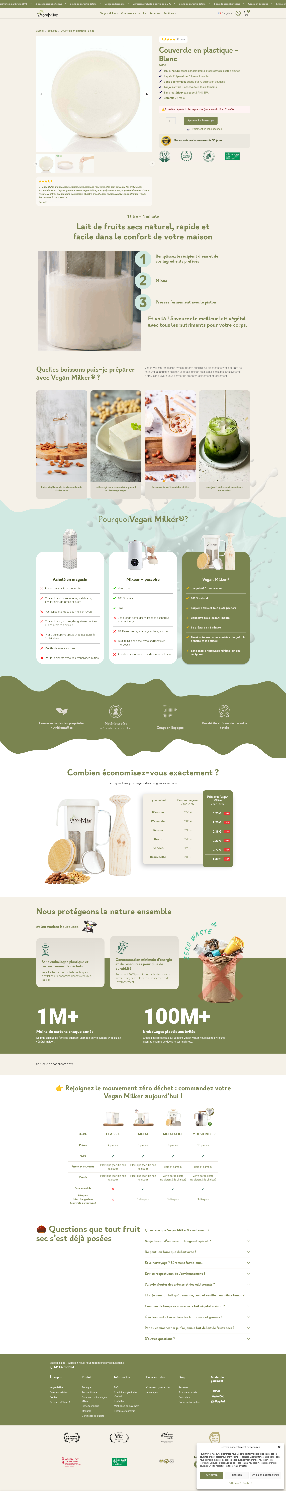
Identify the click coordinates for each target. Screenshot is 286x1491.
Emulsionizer (203, 1134)
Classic (113, 1134)
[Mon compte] (238, 13)
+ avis (180, 39)
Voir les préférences (265, 1475)
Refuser (237, 1475)
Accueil (40, 30)
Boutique (52, 30)
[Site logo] (48, 13)
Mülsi (143, 1134)
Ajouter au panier (198, 120)
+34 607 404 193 (64, 1367)
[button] (279, 1447)
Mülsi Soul (173, 1134)
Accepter (212, 1475)
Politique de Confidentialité (240, 1483)
